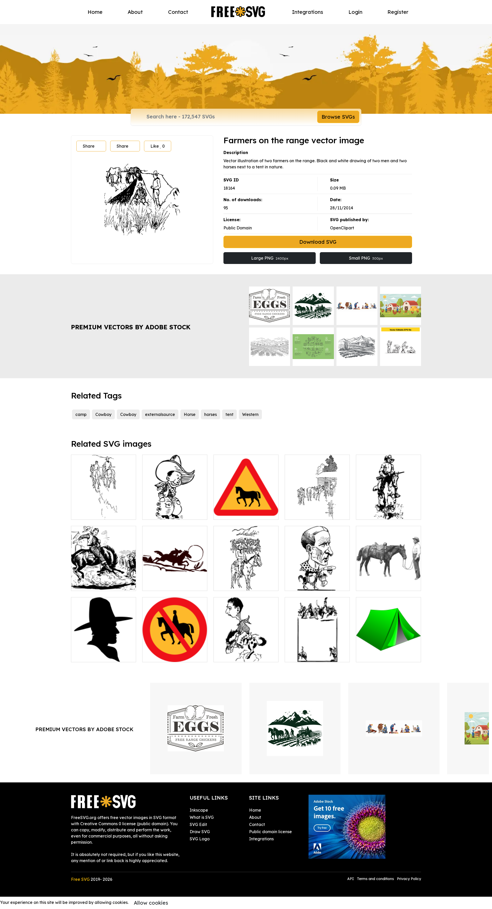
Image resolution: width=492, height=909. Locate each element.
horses (210, 414)
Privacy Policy (409, 878)
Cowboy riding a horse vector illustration (246, 652)
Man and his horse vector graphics (388, 580)
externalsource (160, 414)
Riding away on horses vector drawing (103, 509)
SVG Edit (198, 824)
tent (229, 414)
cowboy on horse (378, 512)
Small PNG (366, 258)
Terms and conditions (375, 878)
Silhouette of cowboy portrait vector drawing (103, 652)
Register (397, 12)
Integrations (307, 12)
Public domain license (270, 831)
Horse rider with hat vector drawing (246, 580)
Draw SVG (200, 831)
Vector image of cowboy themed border (317, 652)
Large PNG (269, 258)
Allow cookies (151, 903)
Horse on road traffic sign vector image (246, 509)
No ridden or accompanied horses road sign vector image (175, 649)
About (135, 12)
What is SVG (202, 817)
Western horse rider (167, 583)
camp (81, 414)
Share (89, 146)
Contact (178, 12)
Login (355, 12)
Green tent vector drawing (388, 655)
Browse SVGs (338, 117)
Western (250, 414)
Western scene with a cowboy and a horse (104, 580)
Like (157, 146)
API (351, 878)
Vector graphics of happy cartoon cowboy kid (175, 509)
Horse (190, 414)
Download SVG (317, 242)
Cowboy (103, 414)
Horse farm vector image (315, 512)
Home (95, 12)
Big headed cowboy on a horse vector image (317, 580)
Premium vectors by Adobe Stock (130, 327)
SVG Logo (200, 838)
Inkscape (199, 810)
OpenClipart (342, 227)
